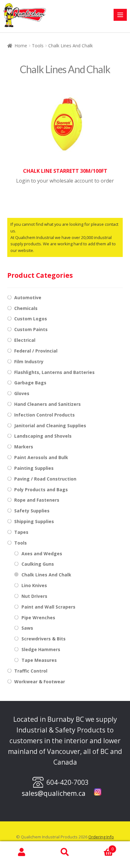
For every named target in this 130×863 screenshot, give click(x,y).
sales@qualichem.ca (54, 793)
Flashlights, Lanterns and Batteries (54, 372)
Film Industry (29, 361)
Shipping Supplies (34, 521)
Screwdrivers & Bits (43, 639)
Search (64, 852)
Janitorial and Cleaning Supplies (50, 426)
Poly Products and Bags (41, 490)
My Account (21, 852)
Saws (27, 628)
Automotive (27, 297)
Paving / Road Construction (45, 479)
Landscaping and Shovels (43, 436)
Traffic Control (30, 671)
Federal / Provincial (35, 351)
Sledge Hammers (40, 649)
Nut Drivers (34, 596)
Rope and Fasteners (36, 500)
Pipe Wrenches (38, 618)
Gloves (21, 393)
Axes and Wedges (41, 554)
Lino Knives (34, 585)
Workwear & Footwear (39, 682)
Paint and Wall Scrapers (48, 607)
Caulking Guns (37, 564)
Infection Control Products (44, 415)
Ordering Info (101, 837)
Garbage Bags (30, 383)
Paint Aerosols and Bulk (41, 457)
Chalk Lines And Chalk (46, 575)
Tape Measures (39, 660)
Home (21, 46)
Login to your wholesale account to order (65, 180)
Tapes (21, 532)
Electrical (24, 340)
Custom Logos (30, 319)
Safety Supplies (32, 511)
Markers (23, 447)
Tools (38, 46)
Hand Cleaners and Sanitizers (47, 404)
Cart (100, 847)
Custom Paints (31, 329)
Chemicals (26, 308)
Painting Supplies (34, 468)
